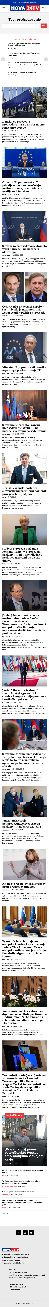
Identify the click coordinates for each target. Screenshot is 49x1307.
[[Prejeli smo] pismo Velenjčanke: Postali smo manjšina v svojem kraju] (24, 1140)
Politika (5, 373)
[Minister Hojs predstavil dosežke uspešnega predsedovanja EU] (24, 347)
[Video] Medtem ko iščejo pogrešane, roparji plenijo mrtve (24, 54)
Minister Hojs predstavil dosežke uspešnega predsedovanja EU (24, 368)
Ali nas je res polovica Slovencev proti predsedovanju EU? (23, 885)
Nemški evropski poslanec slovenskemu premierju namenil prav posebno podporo (24, 491)
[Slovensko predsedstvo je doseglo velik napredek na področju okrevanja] (24, 226)
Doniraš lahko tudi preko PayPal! (24, 2)
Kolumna (5, 702)
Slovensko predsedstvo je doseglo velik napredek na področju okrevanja (24, 249)
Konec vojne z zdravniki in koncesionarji (22, 72)
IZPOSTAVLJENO (7, 1186)
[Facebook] (18, 1232)
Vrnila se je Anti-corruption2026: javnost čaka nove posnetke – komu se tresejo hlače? (24, 64)
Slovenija (6, 255)
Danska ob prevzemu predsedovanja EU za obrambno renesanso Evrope (23, 124)
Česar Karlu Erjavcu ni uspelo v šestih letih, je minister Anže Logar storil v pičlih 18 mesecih (23, 309)
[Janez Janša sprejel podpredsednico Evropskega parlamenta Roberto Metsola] (24, 801)
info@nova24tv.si (20, 1272)
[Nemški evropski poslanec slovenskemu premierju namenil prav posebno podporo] (24, 468)
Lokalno (5, 1208)
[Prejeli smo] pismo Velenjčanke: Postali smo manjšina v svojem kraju (24, 44)
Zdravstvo (6, 1195)
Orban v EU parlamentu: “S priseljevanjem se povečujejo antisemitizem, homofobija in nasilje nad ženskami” (22, 186)
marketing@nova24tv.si (28, 1278)
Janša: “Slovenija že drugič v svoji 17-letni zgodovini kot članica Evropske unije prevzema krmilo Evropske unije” (24, 694)
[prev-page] (3, 59)
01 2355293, (22, 1275)
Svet (4, 131)
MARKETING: (14, 1278)
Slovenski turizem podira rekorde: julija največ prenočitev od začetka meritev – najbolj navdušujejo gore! (22, 1202)
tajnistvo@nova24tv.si (36, 1275)
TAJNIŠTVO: (13, 1275)
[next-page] (46, 59)
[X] (25, 1232)
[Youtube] (31, 1232)
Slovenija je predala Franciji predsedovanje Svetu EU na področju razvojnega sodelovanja (24, 428)
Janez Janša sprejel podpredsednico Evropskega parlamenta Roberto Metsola (21, 823)
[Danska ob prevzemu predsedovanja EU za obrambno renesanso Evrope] (24, 102)
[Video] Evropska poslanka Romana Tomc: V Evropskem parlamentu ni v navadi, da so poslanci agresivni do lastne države (22, 554)
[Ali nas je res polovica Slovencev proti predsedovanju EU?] (24, 864)
